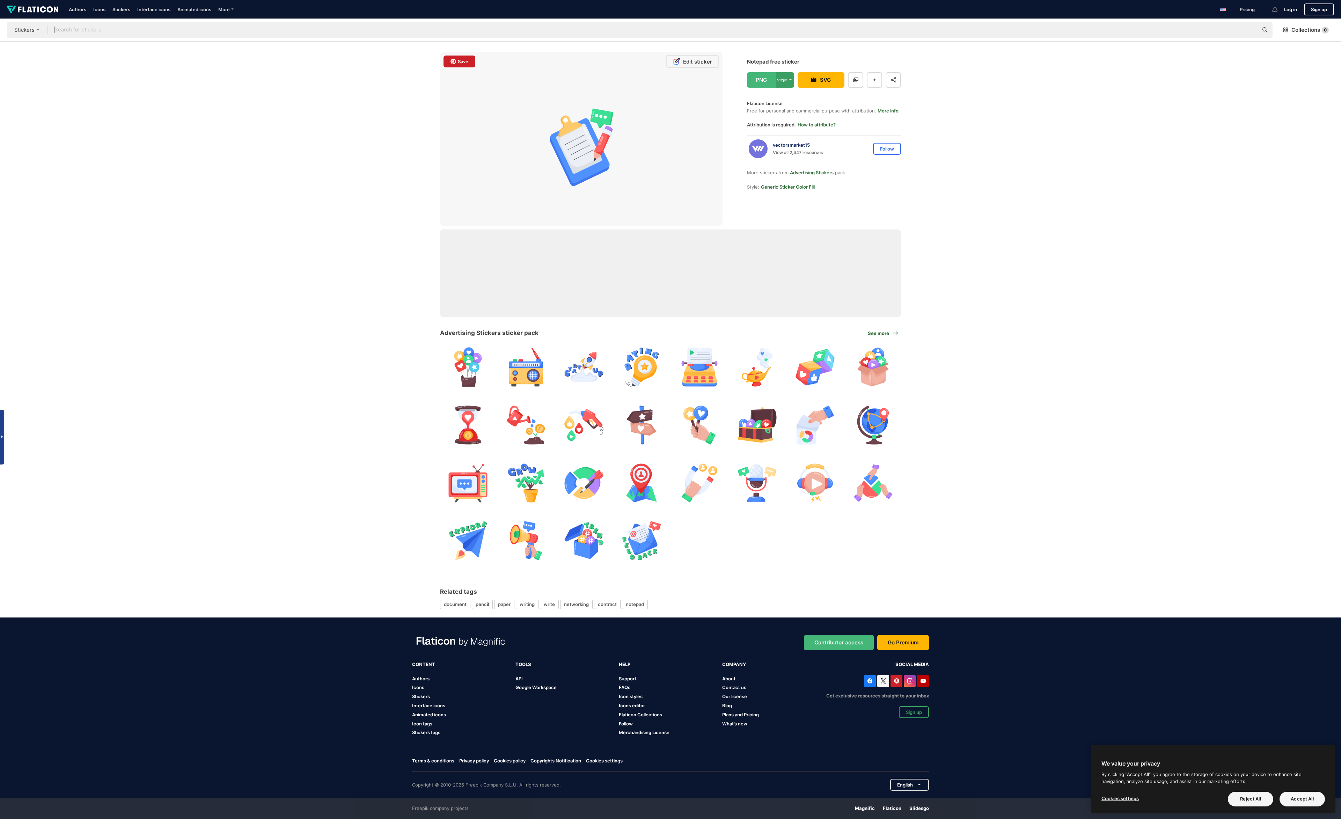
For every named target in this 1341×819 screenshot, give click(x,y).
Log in (1290, 9)
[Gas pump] (583, 425)
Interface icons (153, 9)
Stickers (121, 9)
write (549, 604)
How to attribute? (817, 124)
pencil (482, 604)
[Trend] (583, 541)
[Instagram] (910, 681)
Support (627, 678)
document (455, 604)
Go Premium (903, 642)
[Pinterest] (896, 681)
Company (734, 664)
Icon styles (631, 696)
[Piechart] (583, 483)
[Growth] (526, 425)
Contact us (734, 687)
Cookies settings (604, 760)
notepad (635, 604)
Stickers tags (426, 732)
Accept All (1302, 799)
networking (576, 604)
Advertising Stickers (812, 172)
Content (423, 664)
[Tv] (468, 483)
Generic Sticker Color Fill (788, 187)
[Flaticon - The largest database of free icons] (32, 9)
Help (624, 664)
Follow (626, 723)
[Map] (641, 483)
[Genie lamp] (757, 367)
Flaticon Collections (640, 714)
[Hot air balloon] (468, 367)
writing (527, 604)
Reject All (1250, 799)
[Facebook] (870, 681)
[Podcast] (757, 483)
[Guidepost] (641, 425)
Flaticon (892, 808)
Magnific (865, 808)
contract (607, 604)
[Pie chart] (873, 483)
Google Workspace (536, 687)
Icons (99, 9)
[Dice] (815, 367)
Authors (77, 9)
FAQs (624, 687)
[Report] (815, 425)
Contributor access (838, 642)
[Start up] (583, 367)
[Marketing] (526, 541)
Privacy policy (474, 760)
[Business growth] (526, 483)
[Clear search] (1249, 30)
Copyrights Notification (555, 760)
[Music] (815, 483)
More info (888, 111)
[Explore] (468, 541)
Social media (912, 664)
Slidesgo (919, 808)
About (728, 678)
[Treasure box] (757, 425)
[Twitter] (883, 681)
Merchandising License (644, 732)
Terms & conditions (433, 760)
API (519, 678)
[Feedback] (873, 367)
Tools (523, 664)
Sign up (1319, 9)
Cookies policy (510, 760)
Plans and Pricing (740, 714)
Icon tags (422, 723)
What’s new (734, 723)
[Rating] (641, 367)
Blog (727, 705)
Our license (734, 696)
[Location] (873, 425)
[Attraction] (699, 483)
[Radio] (526, 367)
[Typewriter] (699, 367)
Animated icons (194, 9)
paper (504, 604)
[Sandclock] (468, 425)
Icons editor (632, 705)
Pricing (1247, 9)
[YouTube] (923, 681)
